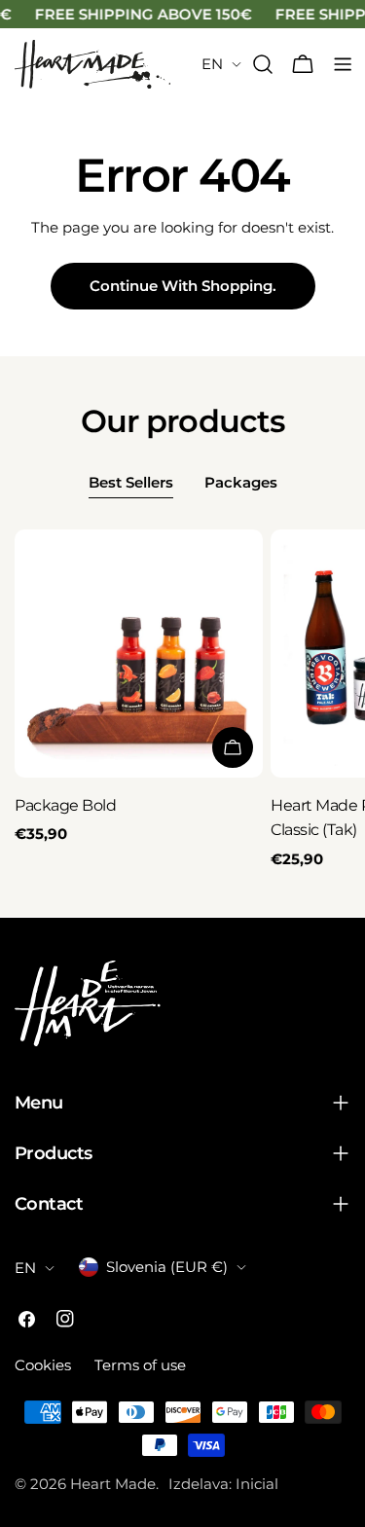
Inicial (257, 1483)
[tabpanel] (182, 699)
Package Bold (65, 805)
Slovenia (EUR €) (167, 1266)
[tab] (131, 484)
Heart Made (113, 1483)
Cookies (43, 1365)
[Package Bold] (139, 653)
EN (212, 64)
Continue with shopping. (183, 285)
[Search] (262, 64)
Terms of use (140, 1365)
